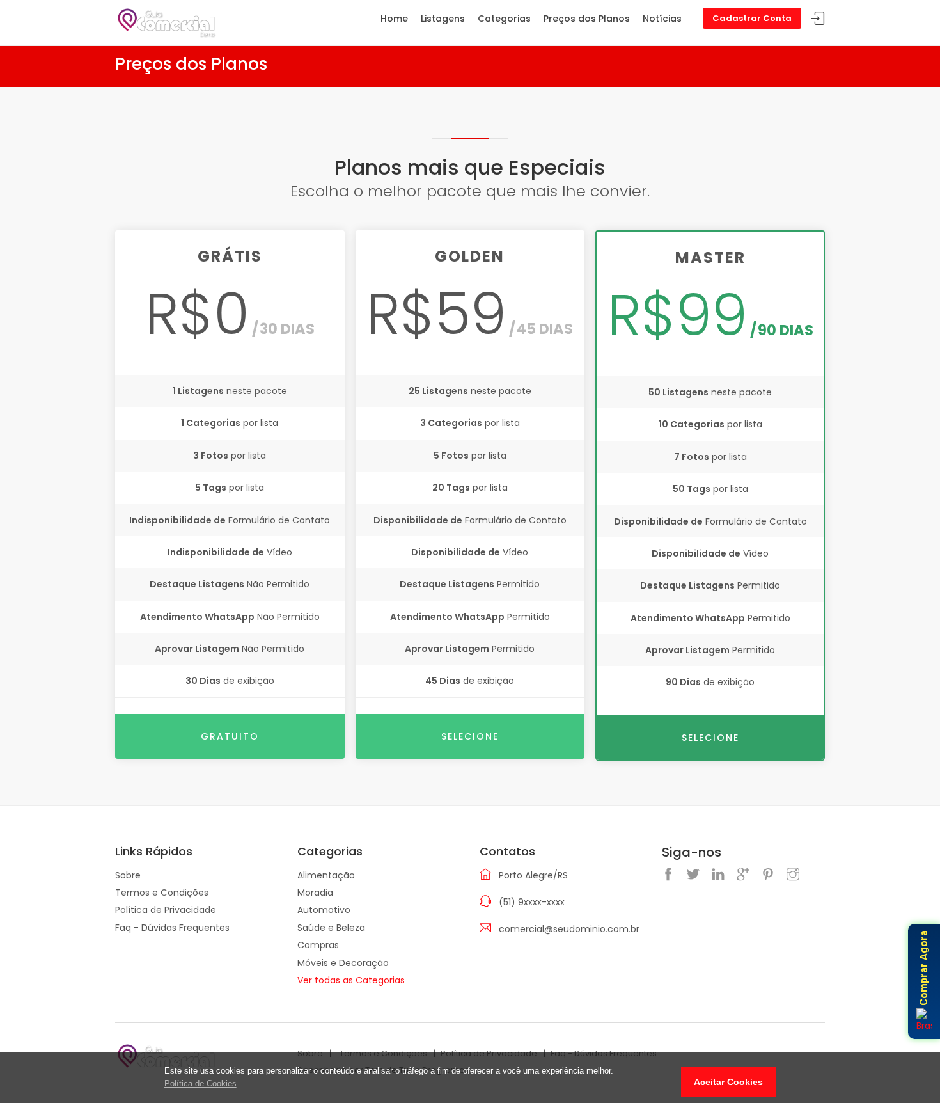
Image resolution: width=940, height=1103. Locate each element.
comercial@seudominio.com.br (569, 929)
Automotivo (323, 909)
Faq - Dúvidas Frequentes (172, 927)
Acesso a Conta (818, 19)
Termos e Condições (161, 892)
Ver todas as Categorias (351, 980)
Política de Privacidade (165, 909)
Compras (318, 945)
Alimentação (326, 875)
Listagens (443, 18)
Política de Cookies (200, 1083)
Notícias (662, 18)
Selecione (470, 736)
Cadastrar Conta (752, 18)
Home (394, 18)
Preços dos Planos (587, 18)
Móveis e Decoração (343, 962)
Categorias (504, 18)
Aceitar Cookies (728, 1082)
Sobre (128, 875)
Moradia (315, 892)
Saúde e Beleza (331, 927)
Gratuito (230, 736)
